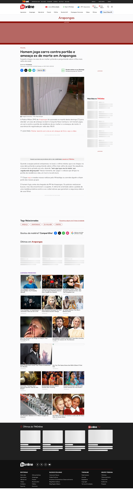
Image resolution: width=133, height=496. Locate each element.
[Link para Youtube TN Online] (49, 464)
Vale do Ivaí (41, 12)
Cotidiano (23, 484)
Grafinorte (104, 481)
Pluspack (103, 484)
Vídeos (88, 12)
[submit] (108, 7)
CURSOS (55, 1)
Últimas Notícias (36, 475)
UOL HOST (43, 1)
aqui (29, 177)
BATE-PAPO (101, 1)
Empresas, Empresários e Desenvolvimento (61, 479)
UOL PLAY (61, 1)
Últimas (95, 12)
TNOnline (103, 475)
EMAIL (109, 1)
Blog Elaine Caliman (54, 481)
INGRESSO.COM (36, 1)
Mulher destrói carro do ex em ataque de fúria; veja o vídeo (53, 131)
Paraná (49, 12)
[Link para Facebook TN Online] (37, 464)
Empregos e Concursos (77, 12)
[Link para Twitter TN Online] (41, 464)
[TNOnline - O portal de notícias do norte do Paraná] (27, 6)
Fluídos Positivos (53, 477)
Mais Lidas (23, 475)
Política (56, 12)
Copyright (84, 481)
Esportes (22, 486)
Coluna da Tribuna (54, 475)
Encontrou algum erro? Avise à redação (71, 220)
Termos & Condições (87, 484)
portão (58, 224)
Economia (34, 486)
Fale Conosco (85, 475)
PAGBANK (49, 1)
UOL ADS (67, 1)
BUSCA (93, 1)
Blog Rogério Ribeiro (54, 484)
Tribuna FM (104, 479)
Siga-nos (40, 70)
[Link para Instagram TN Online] (45, 464)
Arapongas (32, 12)
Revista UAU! (64, 12)
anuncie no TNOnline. (68, 159)
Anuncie (84, 477)
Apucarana (23, 12)
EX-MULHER (48, 224)
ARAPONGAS (36, 224)
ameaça (25, 224)
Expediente (85, 479)
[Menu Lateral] (112, 7)
